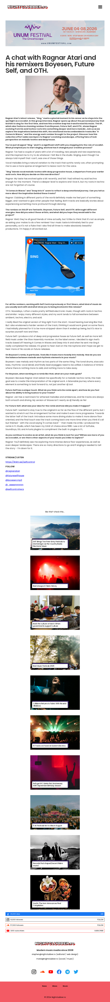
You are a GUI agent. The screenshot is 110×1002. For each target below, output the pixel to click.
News (44, 986)
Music (65, 986)
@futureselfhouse (15, 475)
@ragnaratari (13, 471)
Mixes (54, 986)
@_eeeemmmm (14, 484)
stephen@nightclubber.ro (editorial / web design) (55, 954)
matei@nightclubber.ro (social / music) (55, 958)
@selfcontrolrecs (15, 489)
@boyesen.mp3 (14, 480)
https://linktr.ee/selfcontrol (20, 461)
